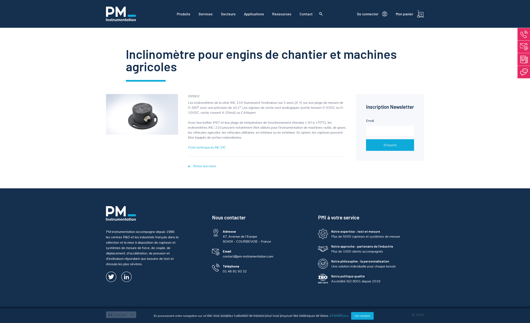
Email (370, 121)
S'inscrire (390, 145)
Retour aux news (204, 166)
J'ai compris (362, 316)
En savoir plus (339, 316)
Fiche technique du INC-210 (206, 147)
